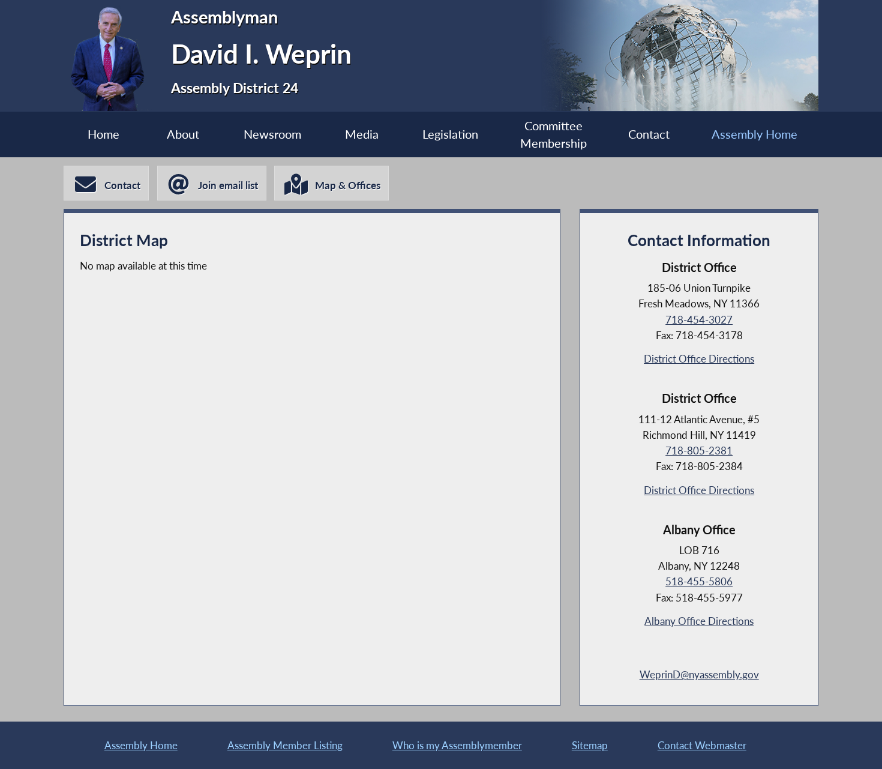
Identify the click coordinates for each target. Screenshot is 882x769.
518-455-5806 (699, 581)
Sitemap (590, 745)
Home (103, 134)
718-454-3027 (699, 319)
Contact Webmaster (702, 745)
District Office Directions (699, 358)
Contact (649, 134)
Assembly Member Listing (285, 745)
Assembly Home (754, 134)
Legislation (450, 134)
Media (362, 134)
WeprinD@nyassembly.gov (699, 674)
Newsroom (272, 134)
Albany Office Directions (699, 621)
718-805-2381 (699, 450)
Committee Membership (553, 135)
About (183, 134)
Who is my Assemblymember (457, 745)
